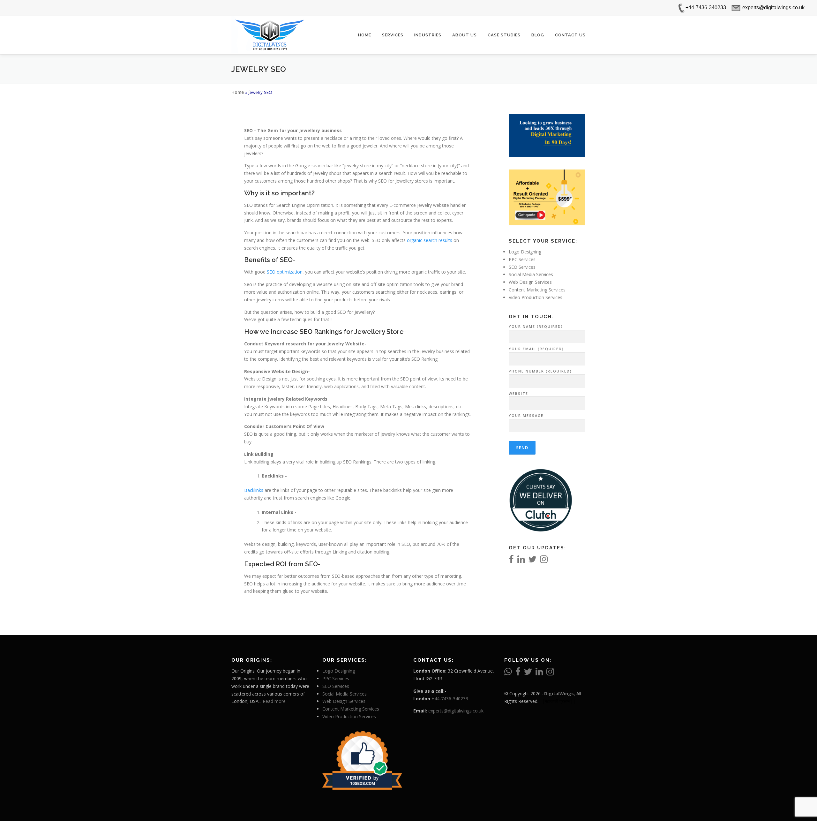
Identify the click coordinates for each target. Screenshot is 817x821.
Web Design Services (530, 282)
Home (364, 35)
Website (518, 393)
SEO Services (522, 267)
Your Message (526, 415)
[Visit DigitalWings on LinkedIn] (521, 561)
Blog (537, 35)
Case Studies (504, 35)
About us (464, 35)
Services (392, 35)
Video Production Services (535, 297)
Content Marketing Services (537, 290)
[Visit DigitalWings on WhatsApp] (508, 673)
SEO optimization (285, 272)
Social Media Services (531, 274)
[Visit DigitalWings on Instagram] (544, 561)
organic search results (429, 240)
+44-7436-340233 (449, 699)
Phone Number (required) (540, 371)
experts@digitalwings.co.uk (455, 711)
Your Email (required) (536, 348)
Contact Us (570, 35)
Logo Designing (525, 252)
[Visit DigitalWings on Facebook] (511, 561)
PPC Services (522, 259)
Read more (274, 701)
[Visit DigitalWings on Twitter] (532, 561)
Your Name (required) (536, 326)
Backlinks (254, 490)
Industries (427, 35)
